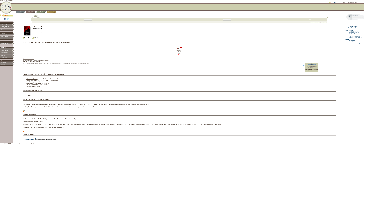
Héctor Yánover (352, 41)
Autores (34, 24)
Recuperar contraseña (314, 22)
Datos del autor (37, 37)
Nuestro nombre (4, 49)
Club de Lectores (5, 26)
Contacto (334, 2)
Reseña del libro (28, 37)
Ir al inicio (26, 110)
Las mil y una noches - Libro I (34, 84)
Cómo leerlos (40, 24)
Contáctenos (4, 57)
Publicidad (3, 55)
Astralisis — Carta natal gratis (30, 138)
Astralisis (3, 64)
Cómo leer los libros (28, 59)
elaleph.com (33, 143)
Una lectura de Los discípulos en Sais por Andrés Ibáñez (354, 32)
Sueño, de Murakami (354, 35)
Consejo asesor (4, 52)
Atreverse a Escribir (31, 79)
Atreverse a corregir (31, 80)
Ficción (28, 95)
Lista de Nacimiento (28, 139)
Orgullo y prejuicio (31, 82)
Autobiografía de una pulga (33, 83)
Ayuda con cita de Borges (355, 43)
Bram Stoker (38, 28)
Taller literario (4, 24)
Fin (1, 29)
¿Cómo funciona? (5, 43)
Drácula (28, 86)
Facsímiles (3, 27)
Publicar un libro (4, 34)
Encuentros (3, 62)
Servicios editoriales (5, 38)
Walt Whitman (352, 40)
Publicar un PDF (4, 36)
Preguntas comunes (5, 53)
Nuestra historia (4, 50)
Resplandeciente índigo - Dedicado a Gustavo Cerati (355, 37)
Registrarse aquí (322, 22)
